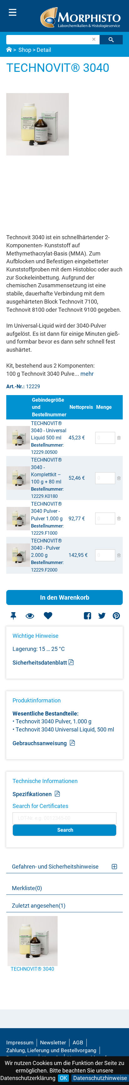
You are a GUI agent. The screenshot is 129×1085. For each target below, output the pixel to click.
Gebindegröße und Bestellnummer (49, 407)
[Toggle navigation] (12, 12)
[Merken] (13, 616)
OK (63, 1078)
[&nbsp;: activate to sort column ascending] (18, 407)
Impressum (20, 1042)
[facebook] (87, 616)
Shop (24, 50)
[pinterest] (116, 616)
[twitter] (102, 616)
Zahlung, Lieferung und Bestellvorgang (51, 1050)
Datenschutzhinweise (100, 1078)
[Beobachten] (29, 616)
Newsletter (53, 1042)
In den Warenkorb (64, 597)
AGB (78, 1042)
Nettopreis (81, 407)
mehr (87, 373)
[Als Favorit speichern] (47, 616)
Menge (104, 407)
